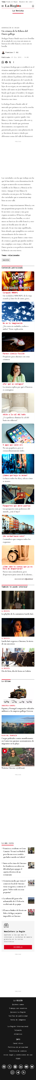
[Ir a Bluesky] (32, 1067)
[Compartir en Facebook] (6, 62)
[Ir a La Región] (13, 6)
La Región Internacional (18, 1026)
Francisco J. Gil (12, 52)
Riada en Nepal (12, 2)
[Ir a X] (10, 1067)
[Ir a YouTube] (26, 1067)
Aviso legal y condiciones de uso (18, 1055)
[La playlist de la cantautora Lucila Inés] (18, 600)
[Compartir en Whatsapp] (3, 62)
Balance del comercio (27, 2)
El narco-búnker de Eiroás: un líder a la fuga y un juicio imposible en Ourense (14, 913)
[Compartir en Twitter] (10, 62)
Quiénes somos (18, 1004)
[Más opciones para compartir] (13, 62)
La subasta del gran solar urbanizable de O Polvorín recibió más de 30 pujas (13, 901)
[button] (33, 6)
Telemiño (18, 1030)
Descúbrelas (18, 947)
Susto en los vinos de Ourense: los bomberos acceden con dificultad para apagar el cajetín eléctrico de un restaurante (14, 869)
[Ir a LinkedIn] (21, 1067)
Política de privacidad (18, 1047)
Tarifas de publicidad (18, 1016)
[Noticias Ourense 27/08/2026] (18, 757)
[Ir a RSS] (24, 1072)
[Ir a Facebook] (4, 1067)
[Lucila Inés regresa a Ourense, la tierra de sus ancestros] (18, 627)
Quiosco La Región (18, 1012)
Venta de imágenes (18, 1020)
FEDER (18, 1058)
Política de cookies (18, 1051)
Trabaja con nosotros (18, 1008)
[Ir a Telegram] (18, 1072)
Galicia (6, 260)
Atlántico (18, 1034)
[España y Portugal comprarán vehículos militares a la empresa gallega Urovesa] (18, 694)
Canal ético (18, 1043)
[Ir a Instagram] (15, 1067)
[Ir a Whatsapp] (12, 1072)
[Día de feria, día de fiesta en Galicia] (18, 657)
